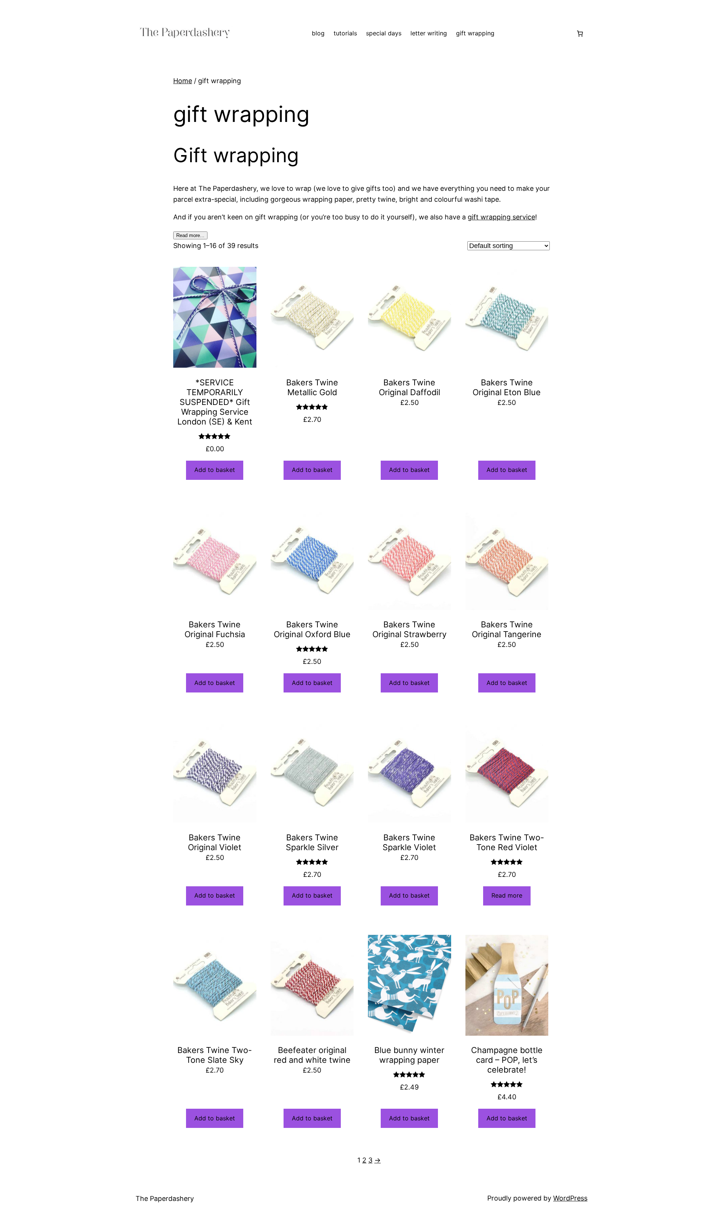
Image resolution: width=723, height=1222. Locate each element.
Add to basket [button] (214, 469)
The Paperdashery (165, 1198)
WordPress (570, 1198)
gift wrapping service (501, 217)
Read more (506, 895)
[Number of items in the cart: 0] (579, 33)
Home (182, 81)
